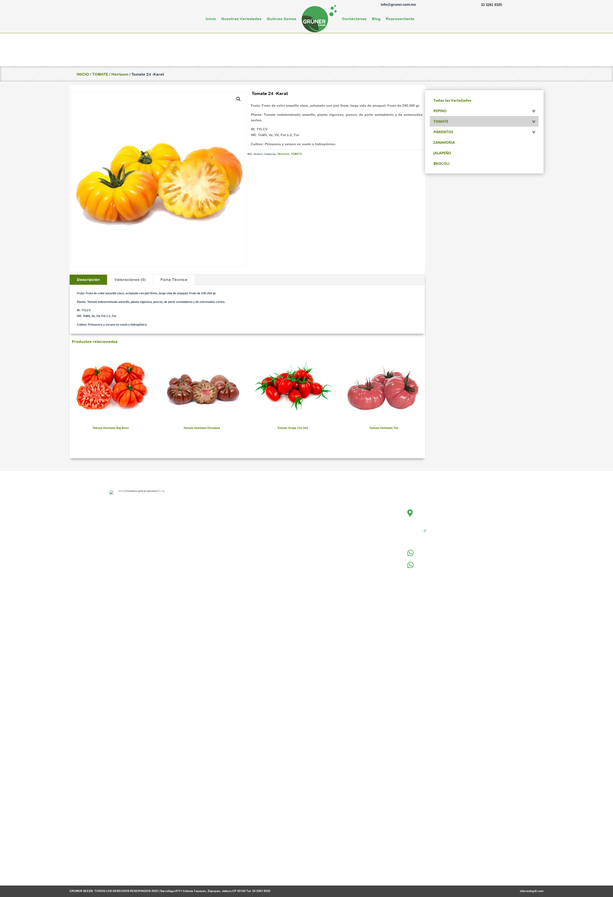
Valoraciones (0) (130, 279)
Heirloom (119, 74)
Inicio (211, 19)
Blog (376, 19)
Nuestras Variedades (241, 19)
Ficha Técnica (173, 279)
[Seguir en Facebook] (128, 868)
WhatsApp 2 (430, 563)
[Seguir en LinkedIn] (153, 868)
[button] (238, 99)
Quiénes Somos (281, 19)
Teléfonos (428, 538)
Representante (400, 19)
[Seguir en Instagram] (141, 868)
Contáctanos (354, 19)
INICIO (83, 74)
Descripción (88, 279)
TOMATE (100, 74)
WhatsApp (428, 551)
